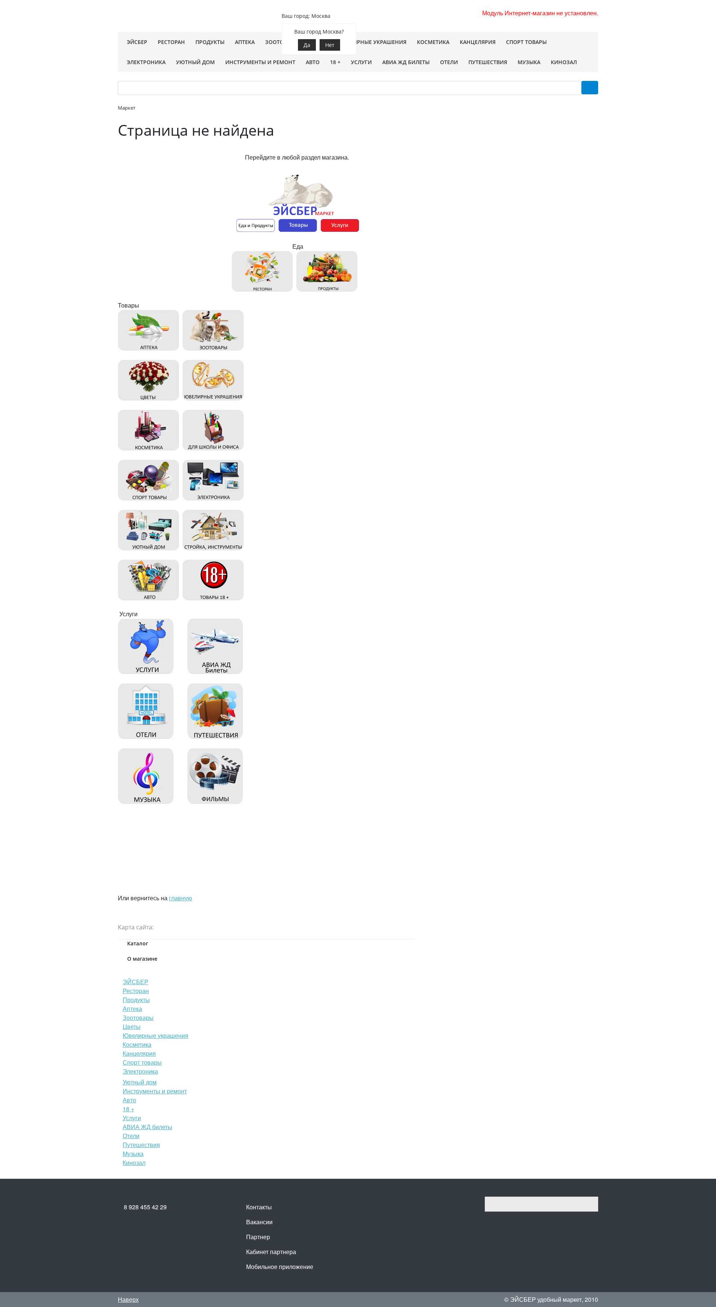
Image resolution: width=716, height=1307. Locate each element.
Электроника (140, 1071)
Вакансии (259, 1222)
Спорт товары (142, 1062)
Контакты (259, 1207)
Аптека (132, 1008)
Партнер (258, 1236)
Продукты (136, 999)
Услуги (132, 1118)
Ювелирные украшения (155, 1035)
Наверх (128, 1299)
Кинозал (134, 1162)
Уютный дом (140, 1082)
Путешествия (141, 1144)
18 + (128, 1109)
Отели (131, 1135)
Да (307, 44)
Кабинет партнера (271, 1251)
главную (180, 898)
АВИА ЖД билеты (147, 1126)
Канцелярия (139, 1053)
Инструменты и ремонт (155, 1091)
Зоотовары (138, 1017)
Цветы (132, 1026)
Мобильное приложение (279, 1266)
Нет (330, 44)
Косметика (137, 1044)
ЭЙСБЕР (135, 981)
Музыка (133, 1153)
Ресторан (136, 990)
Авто (129, 1100)
